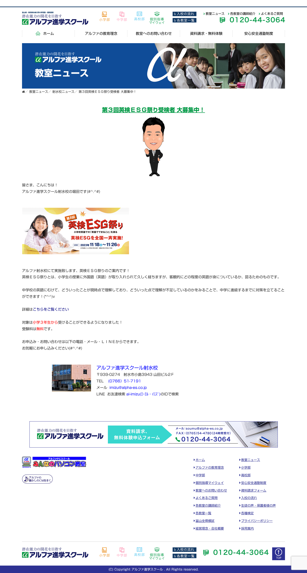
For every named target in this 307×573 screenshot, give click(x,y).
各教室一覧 (203, 513)
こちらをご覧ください (51, 309)
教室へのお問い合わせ (154, 33)
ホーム (48, 33)
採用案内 (247, 528)
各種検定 (247, 513)
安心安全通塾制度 (258, 33)
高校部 (246, 475)
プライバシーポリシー (257, 520)
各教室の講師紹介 (242, 13)
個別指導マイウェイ (210, 482)
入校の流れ (249, 497)
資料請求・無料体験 (206, 33)
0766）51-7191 (125, 381)
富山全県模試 (205, 520)
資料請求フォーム (253, 490)
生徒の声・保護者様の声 (258, 505)
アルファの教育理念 (101, 33)
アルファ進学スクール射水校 (127, 367)
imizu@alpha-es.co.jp (128, 387)
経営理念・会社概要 (210, 528)
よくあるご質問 (272, 13)
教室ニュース (215, 13)
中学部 (200, 475)
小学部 (246, 467)
